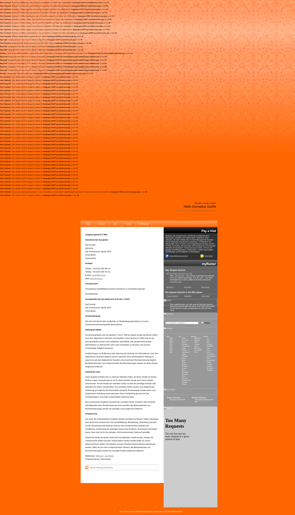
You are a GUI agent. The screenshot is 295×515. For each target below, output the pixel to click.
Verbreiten (187, 287)
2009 (171, 340)
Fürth (183, 376)
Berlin (183, 338)
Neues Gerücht (172, 296)
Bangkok (184, 382)
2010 (171, 342)
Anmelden (188, 296)
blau (208, 342)
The (121, 512)
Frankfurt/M (185, 346)
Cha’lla (184, 350)
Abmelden (198, 203)
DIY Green (210, 368)
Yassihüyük (185, 352)
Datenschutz (158, 512)
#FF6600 (209, 346)
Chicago (184, 344)
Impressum (147, 512)
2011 (170, 344)
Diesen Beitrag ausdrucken (101, 467)
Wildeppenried (186, 380)
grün (208, 340)
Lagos (184, 354)
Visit (126, 512)
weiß (208, 348)
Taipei (184, 348)
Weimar (184, 384)
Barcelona (185, 374)
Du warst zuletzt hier (177, 400)
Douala (184, 368)
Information (209, 256)
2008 (171, 338)
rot (207, 338)
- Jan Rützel (109, 456)
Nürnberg (185, 378)
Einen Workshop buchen (178, 256)
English (213, 203)
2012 (171, 346)
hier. (214, 211)
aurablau (209, 366)
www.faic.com (176, 282)
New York (185, 340)
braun (208, 352)
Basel (183, 360)
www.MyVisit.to (96, 279)
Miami (184, 362)
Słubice (184, 364)
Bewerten (169, 287)
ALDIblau (210, 370)
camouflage (210, 354)
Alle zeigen (205, 287)
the (133, 512)
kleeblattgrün (211, 360)
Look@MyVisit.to (99, 275)
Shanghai (185, 356)
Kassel (184, 342)
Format (139, 512)
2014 (171, 350)
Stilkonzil (100, 456)
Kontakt (206, 203)
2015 (171, 352)
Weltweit (184, 366)
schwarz (209, 344)
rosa (208, 350)
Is (129, 512)
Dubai (184, 358)
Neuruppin (185, 372)
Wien (183, 370)
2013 (171, 348)
